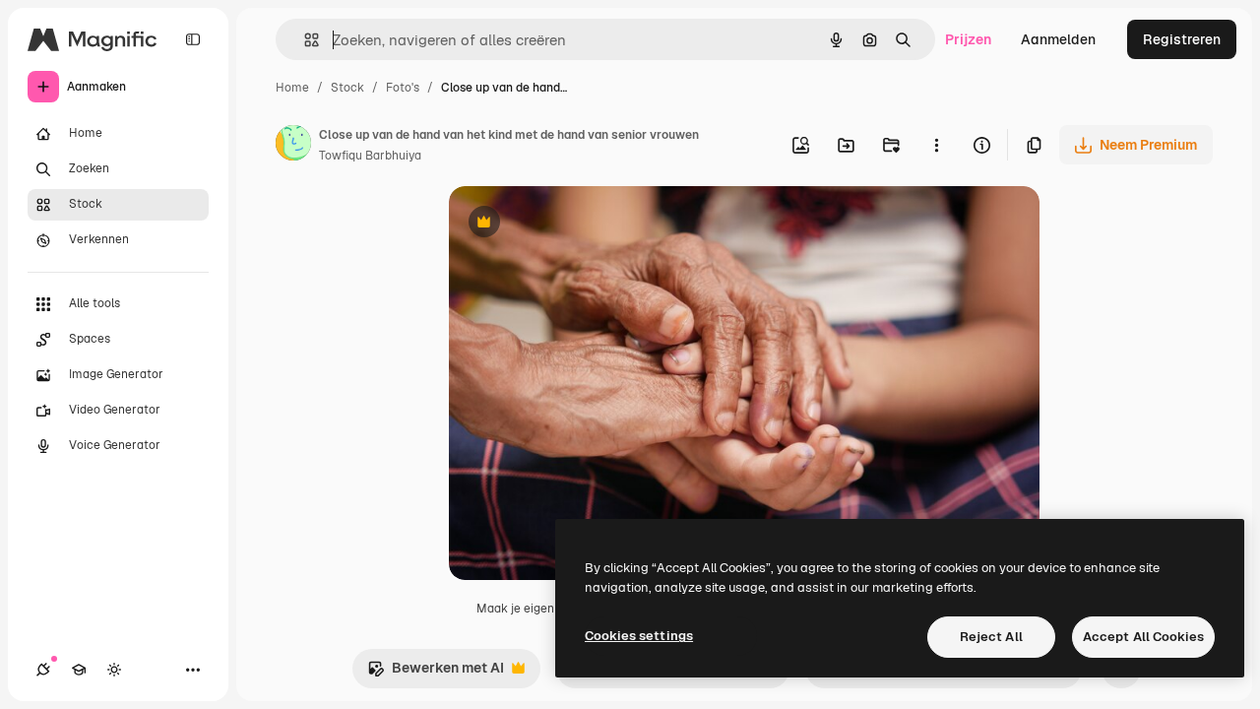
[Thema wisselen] (114, 669)
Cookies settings (639, 635)
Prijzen (968, 39)
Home (292, 88)
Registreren (1182, 39)
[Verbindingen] (43, 669)
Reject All (991, 636)
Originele (578, 224)
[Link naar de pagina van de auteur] (293, 145)
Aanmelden (1058, 39)
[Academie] (78, 669)
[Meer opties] (936, 144)
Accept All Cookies (1143, 636)
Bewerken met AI (435, 673)
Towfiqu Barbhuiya (370, 155)
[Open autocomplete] (304, 39)
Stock (347, 88)
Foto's (402, 88)
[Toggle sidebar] (193, 39)
